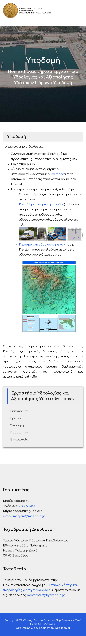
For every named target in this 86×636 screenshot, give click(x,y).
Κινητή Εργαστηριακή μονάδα (41, 204)
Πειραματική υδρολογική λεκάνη (43, 244)
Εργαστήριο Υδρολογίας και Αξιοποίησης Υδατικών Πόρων (45, 77)
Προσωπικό (19, 432)
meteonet (58, 174)
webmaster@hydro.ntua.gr (46, 595)
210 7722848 (27, 506)
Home (14, 71)
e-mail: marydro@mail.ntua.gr (24, 516)
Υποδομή (17, 425)
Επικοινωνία (19, 439)
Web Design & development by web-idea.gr (43, 628)
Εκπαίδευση (19, 411)
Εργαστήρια (36, 71)
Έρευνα (15, 418)
